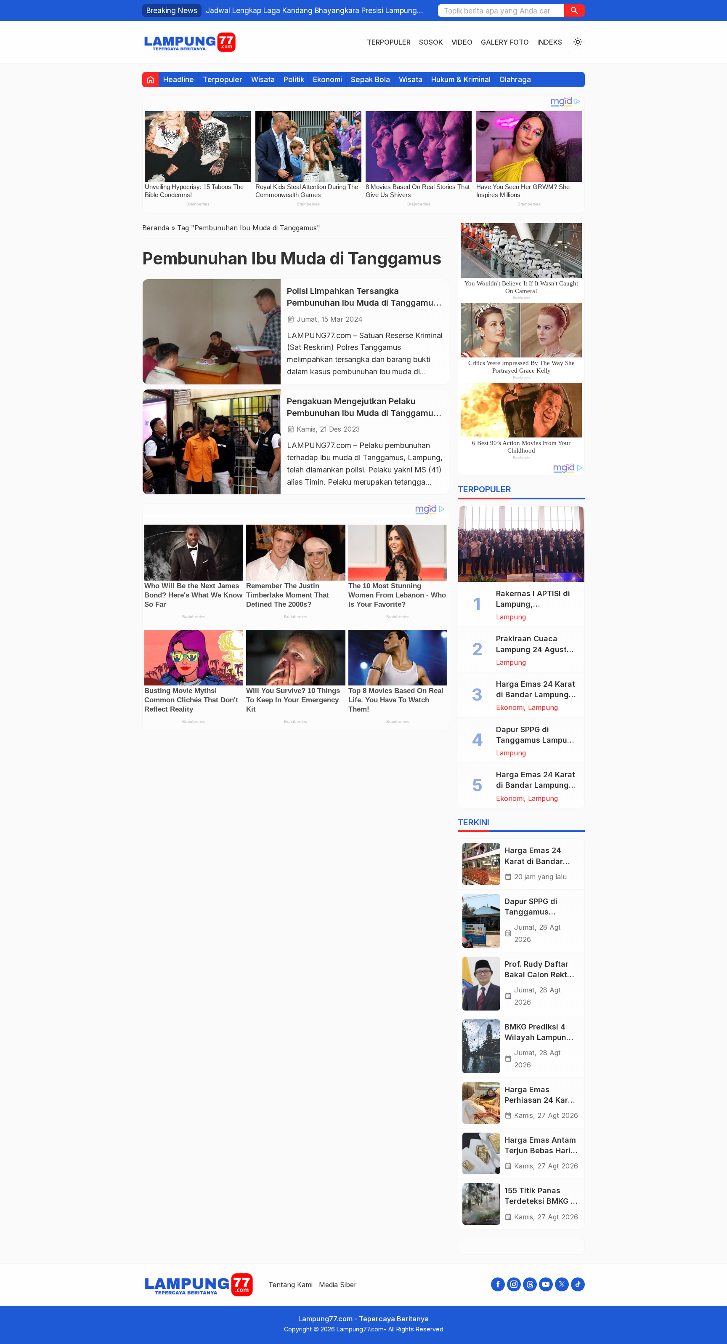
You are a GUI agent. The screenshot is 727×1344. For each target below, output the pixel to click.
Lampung (511, 616)
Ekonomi (327, 79)
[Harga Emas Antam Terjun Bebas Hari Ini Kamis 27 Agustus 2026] (481, 1153)
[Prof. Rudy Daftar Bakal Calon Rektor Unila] (481, 984)
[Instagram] (514, 1284)
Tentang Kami (290, 1284)
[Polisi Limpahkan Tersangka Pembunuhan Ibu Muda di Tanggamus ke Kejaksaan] (212, 331)
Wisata (263, 79)
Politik (294, 79)
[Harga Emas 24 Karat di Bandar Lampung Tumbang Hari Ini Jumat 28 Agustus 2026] (481, 864)
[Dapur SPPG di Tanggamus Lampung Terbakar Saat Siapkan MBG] (481, 921)
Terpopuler (389, 42)
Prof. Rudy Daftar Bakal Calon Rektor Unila (539, 974)
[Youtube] (546, 1284)
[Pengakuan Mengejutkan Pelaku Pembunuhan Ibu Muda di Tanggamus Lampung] (212, 441)
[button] (574, 10)
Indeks (549, 42)
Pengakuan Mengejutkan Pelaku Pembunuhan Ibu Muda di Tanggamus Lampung (362, 412)
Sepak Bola (370, 79)
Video (461, 42)
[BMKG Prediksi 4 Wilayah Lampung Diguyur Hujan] (481, 1046)
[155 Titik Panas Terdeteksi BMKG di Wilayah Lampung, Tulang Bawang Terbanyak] (481, 1204)
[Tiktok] (578, 1284)
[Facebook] (498, 1284)
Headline (178, 79)
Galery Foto (505, 42)
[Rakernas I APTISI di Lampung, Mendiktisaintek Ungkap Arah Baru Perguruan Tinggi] (521, 544)
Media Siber (338, 1284)
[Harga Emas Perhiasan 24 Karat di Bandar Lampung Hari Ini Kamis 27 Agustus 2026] (481, 1103)
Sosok (431, 42)
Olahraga (515, 79)
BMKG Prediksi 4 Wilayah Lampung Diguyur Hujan (537, 1037)
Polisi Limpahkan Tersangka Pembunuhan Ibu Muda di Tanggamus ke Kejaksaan (362, 302)
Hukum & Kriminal (461, 79)
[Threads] (530, 1284)
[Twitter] (562, 1284)
